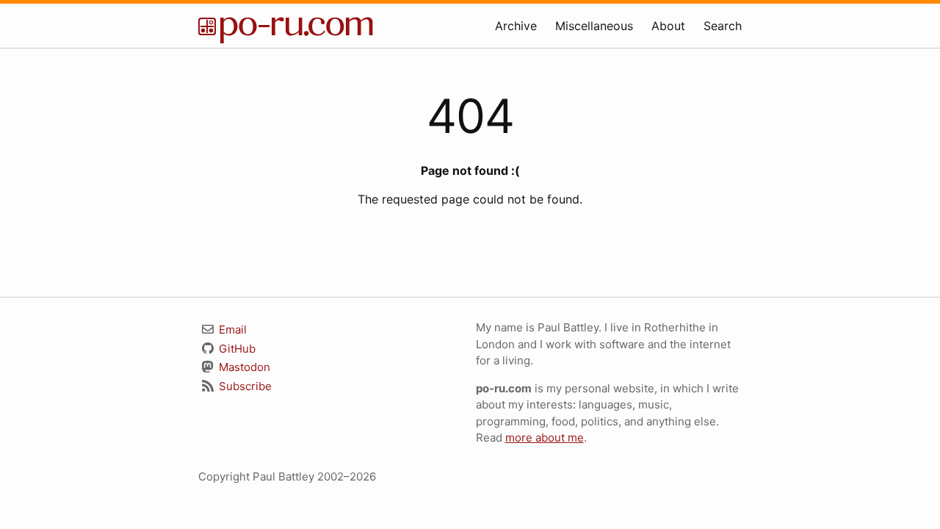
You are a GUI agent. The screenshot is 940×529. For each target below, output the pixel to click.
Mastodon (243, 367)
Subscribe (244, 386)
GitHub (236, 349)
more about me (544, 438)
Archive (516, 25)
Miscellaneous (594, 25)
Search (723, 25)
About (668, 25)
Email (231, 330)
